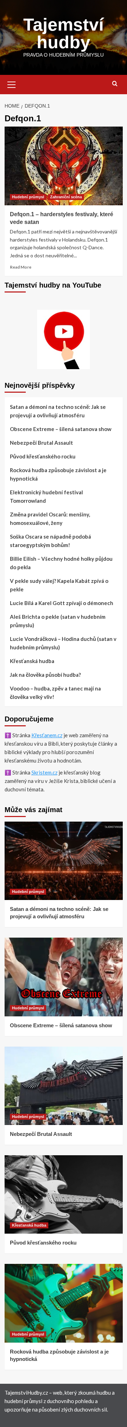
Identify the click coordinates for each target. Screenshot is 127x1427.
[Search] (114, 84)
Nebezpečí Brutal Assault (41, 442)
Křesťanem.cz (46, 735)
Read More (20, 267)
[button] (12, 83)
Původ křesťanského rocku (42, 456)
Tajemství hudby (63, 33)
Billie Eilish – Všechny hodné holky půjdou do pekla (61, 562)
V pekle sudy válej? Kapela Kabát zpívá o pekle (59, 585)
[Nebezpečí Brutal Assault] (64, 1086)
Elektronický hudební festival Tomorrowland (46, 496)
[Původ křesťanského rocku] (64, 1194)
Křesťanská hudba (32, 661)
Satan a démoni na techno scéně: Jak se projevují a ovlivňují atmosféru (58, 411)
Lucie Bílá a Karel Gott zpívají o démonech (61, 603)
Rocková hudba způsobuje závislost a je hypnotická (58, 474)
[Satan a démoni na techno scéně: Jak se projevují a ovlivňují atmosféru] (64, 861)
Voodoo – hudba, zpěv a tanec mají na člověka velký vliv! (55, 692)
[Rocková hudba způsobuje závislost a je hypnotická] (64, 1303)
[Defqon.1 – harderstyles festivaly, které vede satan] (64, 166)
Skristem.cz (44, 772)
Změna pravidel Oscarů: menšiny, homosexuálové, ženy (50, 518)
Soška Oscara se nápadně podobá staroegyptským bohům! (50, 540)
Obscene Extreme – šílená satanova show (60, 429)
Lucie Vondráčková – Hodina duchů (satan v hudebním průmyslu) (63, 643)
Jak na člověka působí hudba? (45, 674)
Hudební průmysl (28, 197)
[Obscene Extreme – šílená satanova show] (64, 977)
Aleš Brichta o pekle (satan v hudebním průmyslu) (57, 620)
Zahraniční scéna (66, 197)
